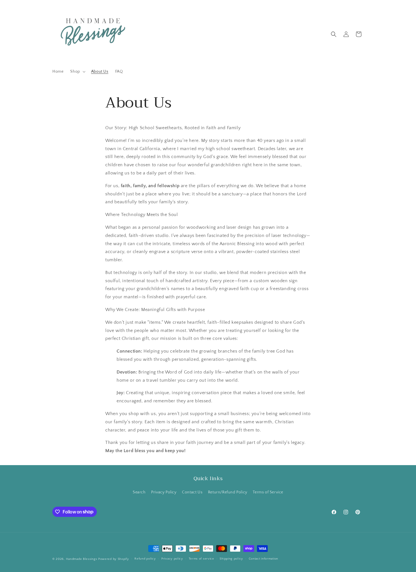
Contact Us (192, 492)
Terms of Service (268, 492)
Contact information (263, 558)
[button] (77, 71)
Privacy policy (172, 558)
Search (139, 492)
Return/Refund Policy (227, 492)
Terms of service (201, 558)
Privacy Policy (163, 492)
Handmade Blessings (81, 559)
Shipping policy (231, 558)
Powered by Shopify (113, 559)
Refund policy (145, 558)
